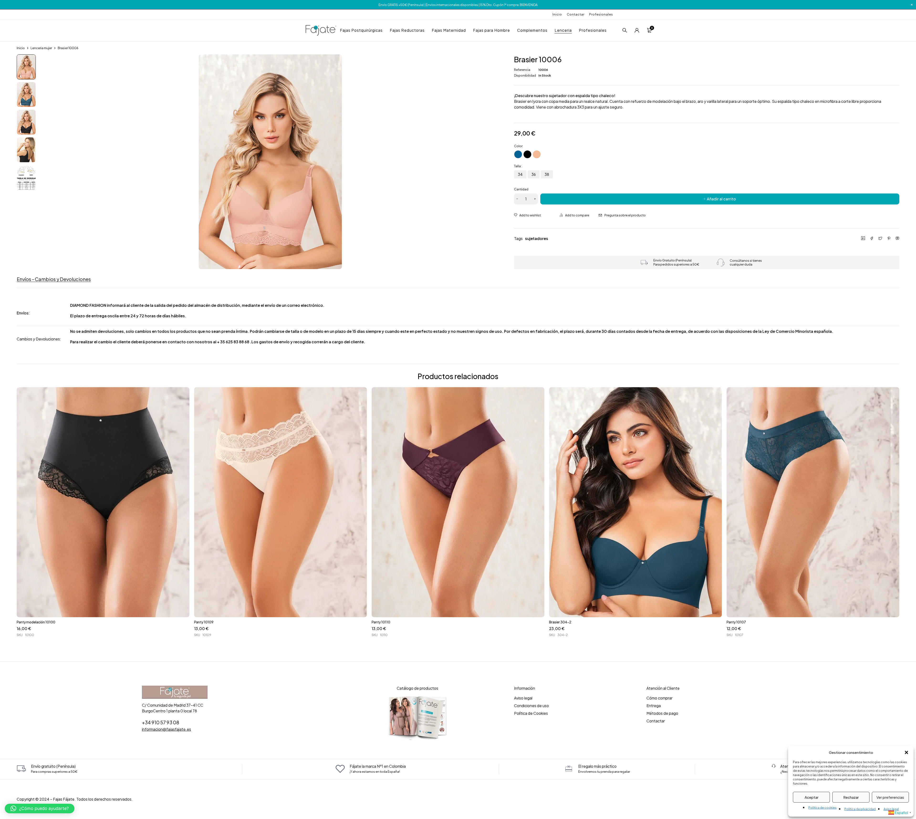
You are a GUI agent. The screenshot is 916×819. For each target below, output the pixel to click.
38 (547, 174)
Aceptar (811, 797)
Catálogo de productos (417, 688)
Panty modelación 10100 (36, 622)
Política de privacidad (860, 809)
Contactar (575, 14)
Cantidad (521, 189)
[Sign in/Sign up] (637, 30)
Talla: (517, 166)
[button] (906, 752)
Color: (518, 146)
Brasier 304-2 (560, 622)
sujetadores (536, 238)
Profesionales (601, 14)
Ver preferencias (890, 797)
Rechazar (851, 797)
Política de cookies (822, 807)
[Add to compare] (574, 215)
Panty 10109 (203, 622)
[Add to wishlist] (527, 215)
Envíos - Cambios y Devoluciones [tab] (54, 279)
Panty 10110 (381, 622)
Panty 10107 (736, 622)
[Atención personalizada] (773, 766)
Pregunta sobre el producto (625, 215)
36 (533, 174)
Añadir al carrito (721, 198)
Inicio (557, 14)
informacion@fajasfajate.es (166, 729)
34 (520, 174)
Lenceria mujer (41, 48)
